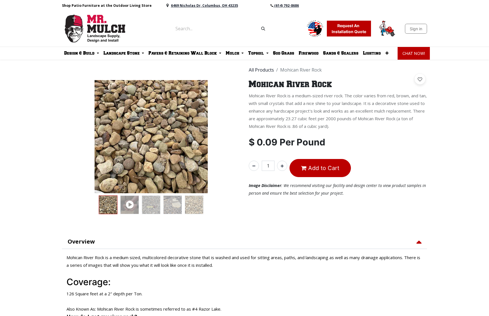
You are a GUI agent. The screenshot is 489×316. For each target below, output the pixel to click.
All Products (261, 70)
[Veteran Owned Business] (314, 28)
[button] (61, 136)
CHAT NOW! (413, 53)
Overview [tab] (81, 241)
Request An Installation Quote (349, 28)
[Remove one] (254, 166)
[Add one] (282, 166)
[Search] (263, 28)
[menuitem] (284, 53)
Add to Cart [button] (322, 168)
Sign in (416, 28)
